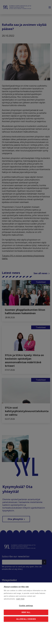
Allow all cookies (26, 619)
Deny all (26, 612)
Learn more (20, 599)
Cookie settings (26, 606)
